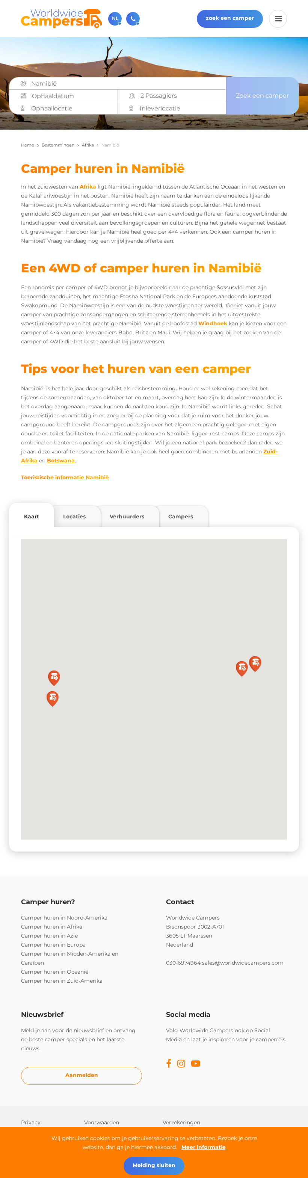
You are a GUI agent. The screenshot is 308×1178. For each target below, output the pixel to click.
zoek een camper (230, 18)
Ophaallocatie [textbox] (51, 108)
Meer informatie (203, 1147)
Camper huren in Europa (53, 944)
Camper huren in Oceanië (54, 971)
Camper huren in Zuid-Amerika (62, 980)
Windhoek (212, 323)
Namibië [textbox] (44, 83)
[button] (242, 669)
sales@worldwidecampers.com (243, 962)
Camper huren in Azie (49, 935)
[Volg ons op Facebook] (168, 1064)
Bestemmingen (58, 145)
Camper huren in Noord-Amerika (64, 917)
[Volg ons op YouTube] (195, 1064)
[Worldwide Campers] (61, 18)
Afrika (88, 145)
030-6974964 (183, 962)
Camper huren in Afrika (51, 926)
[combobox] (126, 84)
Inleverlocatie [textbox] (160, 108)
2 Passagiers (158, 95)
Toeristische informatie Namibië (65, 477)
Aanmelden (81, 1075)
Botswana (61, 460)
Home (27, 145)
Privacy (31, 1122)
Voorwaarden (101, 1122)
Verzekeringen (181, 1122)
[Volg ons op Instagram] (181, 1064)
